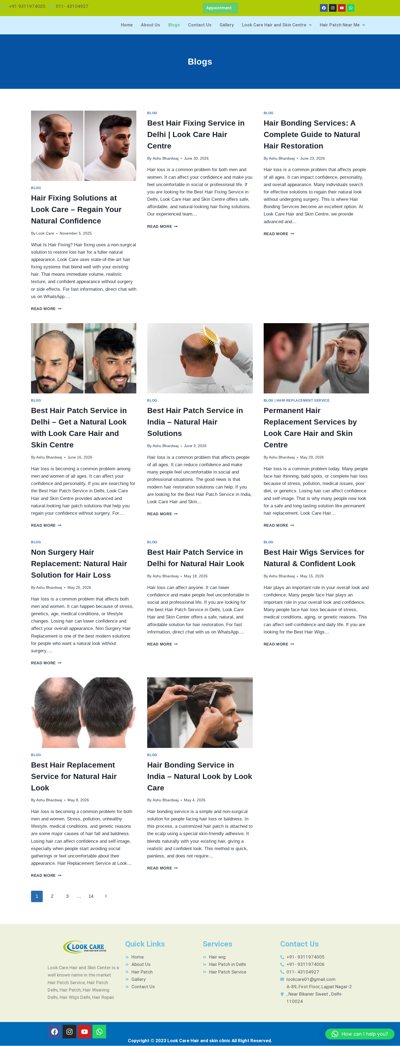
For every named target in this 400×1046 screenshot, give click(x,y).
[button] (277, 25)
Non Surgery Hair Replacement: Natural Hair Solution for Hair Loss (79, 563)
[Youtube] (342, 8)
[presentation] (83, 146)
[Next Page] (106, 896)
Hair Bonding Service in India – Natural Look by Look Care (199, 776)
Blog (36, 188)
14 (90, 896)
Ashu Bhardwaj (166, 158)
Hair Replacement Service (303, 400)
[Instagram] (333, 8)
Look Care (45, 233)
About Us (150, 25)
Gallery (227, 25)
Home (127, 25)
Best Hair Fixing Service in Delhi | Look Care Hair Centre (196, 134)
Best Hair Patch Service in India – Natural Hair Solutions (195, 422)
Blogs (174, 25)
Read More (46, 309)
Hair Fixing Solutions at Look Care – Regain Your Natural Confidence (76, 209)
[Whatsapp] (351, 8)
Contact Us (199, 25)
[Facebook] (324, 8)
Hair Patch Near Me (340, 25)
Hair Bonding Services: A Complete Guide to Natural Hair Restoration (312, 134)
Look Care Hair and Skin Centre (274, 25)
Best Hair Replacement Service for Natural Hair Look (74, 776)
